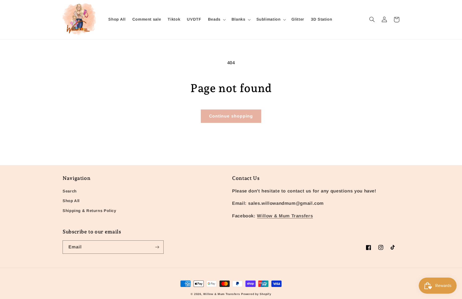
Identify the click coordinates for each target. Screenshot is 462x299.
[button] (216, 19)
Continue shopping (231, 116)
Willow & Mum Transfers (285, 215)
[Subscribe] (157, 246)
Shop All (71, 201)
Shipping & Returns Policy (89, 211)
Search (70, 191)
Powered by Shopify (256, 294)
